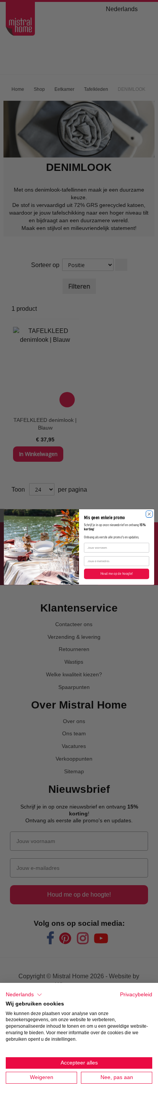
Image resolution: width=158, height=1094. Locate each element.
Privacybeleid (136, 994)
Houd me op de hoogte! (116, 574)
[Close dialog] (149, 514)
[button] (24, 994)
